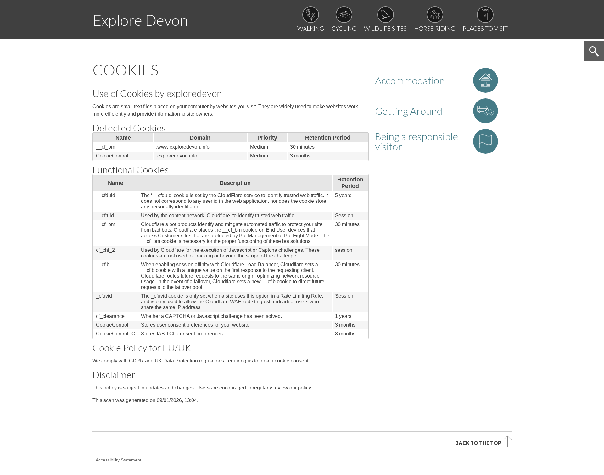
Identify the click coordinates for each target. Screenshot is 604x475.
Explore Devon (140, 20)
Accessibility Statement (118, 459)
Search (594, 51)
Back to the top (478, 442)
